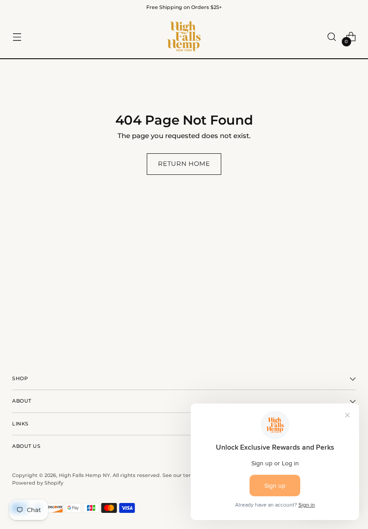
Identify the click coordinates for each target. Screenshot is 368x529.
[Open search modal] (332, 37)
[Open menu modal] (17, 37)
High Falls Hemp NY (84, 475)
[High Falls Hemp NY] (184, 37)
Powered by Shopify (37, 483)
